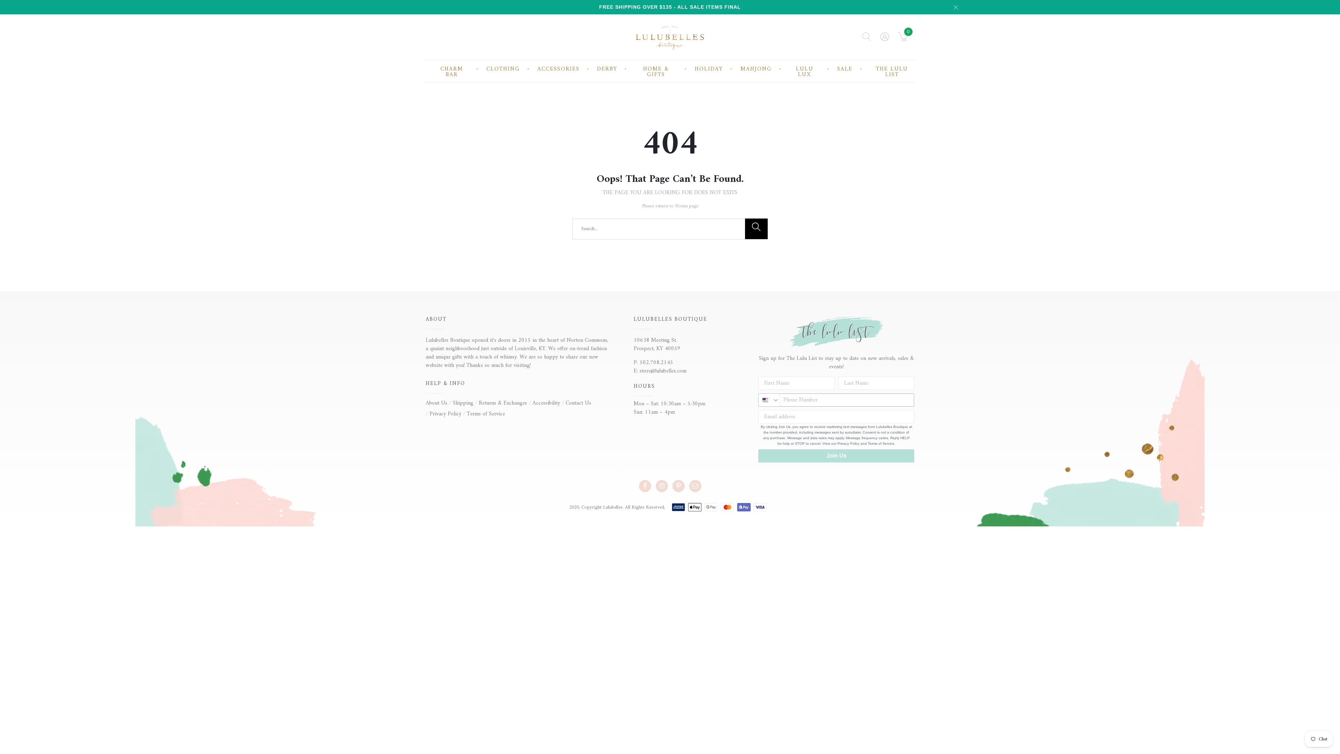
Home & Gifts (656, 72)
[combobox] (769, 400)
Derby (607, 69)
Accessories (558, 69)
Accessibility (546, 403)
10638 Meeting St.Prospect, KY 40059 (657, 344)
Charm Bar (451, 72)
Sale (845, 69)
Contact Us (578, 403)
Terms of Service (486, 414)
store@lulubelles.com (663, 371)
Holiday (709, 69)
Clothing (503, 69)
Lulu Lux (804, 72)
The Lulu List (892, 72)
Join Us (836, 456)
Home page (686, 206)
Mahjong (756, 69)
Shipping (463, 403)
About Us (436, 403)
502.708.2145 (656, 363)
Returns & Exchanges (503, 403)
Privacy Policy (445, 414)
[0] (903, 39)
